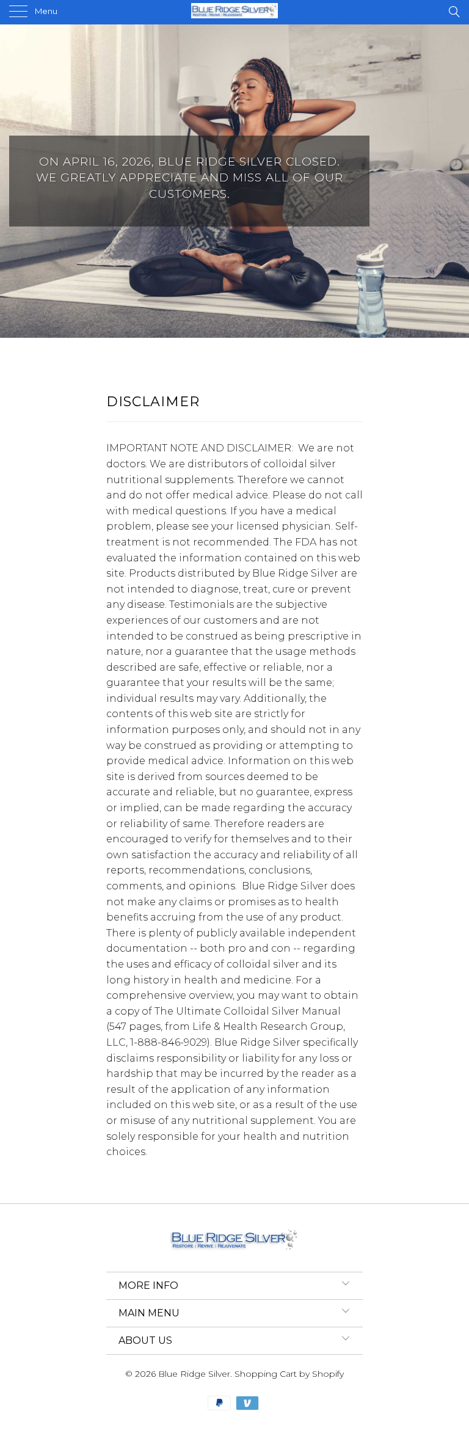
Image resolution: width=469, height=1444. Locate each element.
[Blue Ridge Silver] (234, 12)
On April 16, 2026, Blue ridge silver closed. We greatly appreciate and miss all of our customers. (234, 181)
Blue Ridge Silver (194, 1373)
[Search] (453, 12)
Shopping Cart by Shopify (289, 1373)
